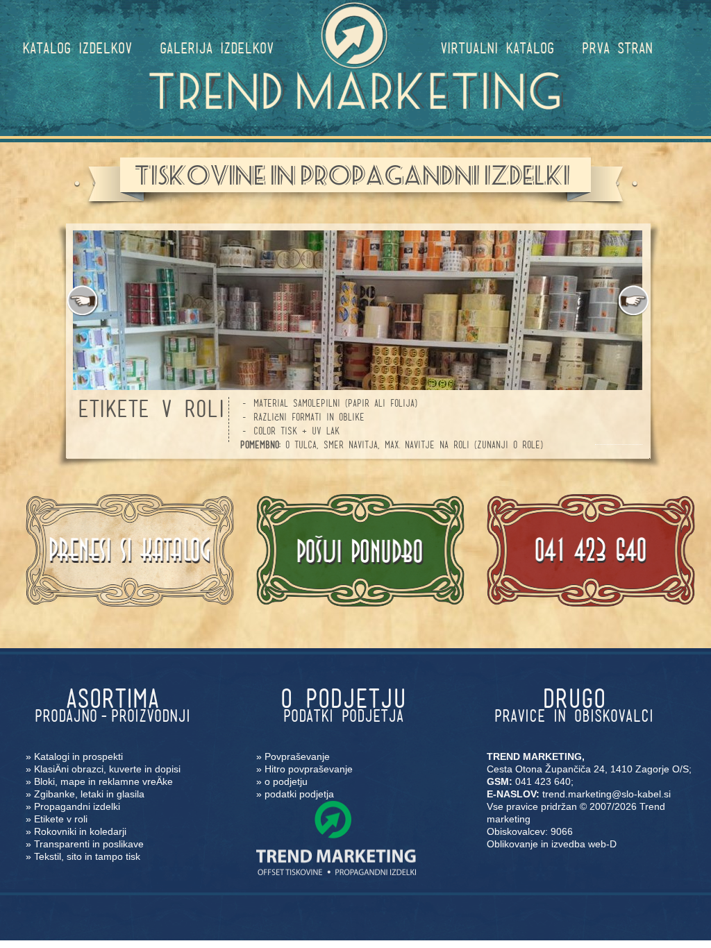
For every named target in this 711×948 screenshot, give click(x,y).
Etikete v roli (60, 818)
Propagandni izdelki (77, 806)
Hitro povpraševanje (309, 769)
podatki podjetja (299, 793)
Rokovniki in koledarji (80, 831)
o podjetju (286, 781)
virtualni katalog (497, 48)
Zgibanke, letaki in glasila (89, 793)
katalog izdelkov (77, 48)
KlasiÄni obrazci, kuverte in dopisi (107, 769)
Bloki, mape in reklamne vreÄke (103, 781)
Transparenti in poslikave (89, 843)
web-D (602, 843)
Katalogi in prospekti (78, 756)
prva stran (617, 48)
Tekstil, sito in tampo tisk (87, 856)
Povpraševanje (297, 756)
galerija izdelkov (217, 48)
